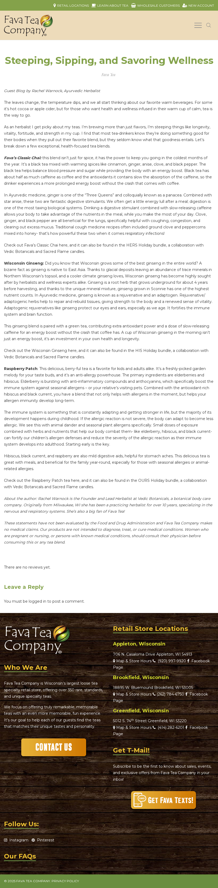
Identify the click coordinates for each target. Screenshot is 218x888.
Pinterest (44, 840)
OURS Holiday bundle (158, 480)
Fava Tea (108, 74)
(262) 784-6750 (170, 694)
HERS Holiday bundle (146, 245)
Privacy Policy (65, 881)
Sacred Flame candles (72, 486)
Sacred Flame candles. (64, 251)
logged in (37, 601)
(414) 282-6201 (171, 727)
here (63, 245)
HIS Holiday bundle (153, 350)
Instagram (17, 840)
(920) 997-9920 (171, 661)
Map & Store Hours (133, 661)
